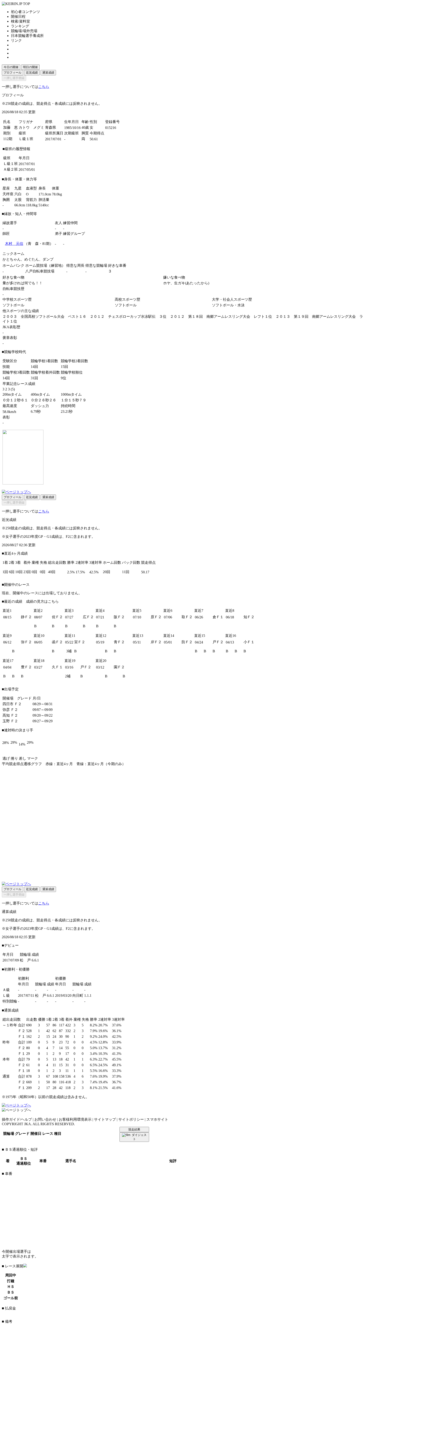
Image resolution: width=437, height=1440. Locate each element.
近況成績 (32, 72)
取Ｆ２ (187, 617)
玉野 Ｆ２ (10, 721)
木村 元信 (14, 244)
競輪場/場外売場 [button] (24, 31)
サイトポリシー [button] (131, 1119)
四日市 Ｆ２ (12, 704)
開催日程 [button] (18, 16)
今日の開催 (11, 67)
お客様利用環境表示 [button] (75, 1119)
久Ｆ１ (57, 667)
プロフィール (12, 72)
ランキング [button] (20, 26)
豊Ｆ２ (26, 667)
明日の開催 (30, 67)
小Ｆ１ (249, 642)
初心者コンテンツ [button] (25, 12)
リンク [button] (16, 40)
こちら (43, 87)
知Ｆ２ (249, 617)
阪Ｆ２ (119, 617)
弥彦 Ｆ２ (10, 710)
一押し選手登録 (14, 78)
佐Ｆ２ (57, 617)
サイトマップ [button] (105, 1119)
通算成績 (48, 72)
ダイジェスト (139, 1137)
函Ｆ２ (57, 642)
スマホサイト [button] (157, 1119)
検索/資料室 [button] (20, 21)
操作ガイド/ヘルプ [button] (17, 1119)
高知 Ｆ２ (10, 715)
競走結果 (134, 1129)
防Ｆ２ (187, 642)
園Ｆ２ (119, 667)
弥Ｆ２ (26, 642)
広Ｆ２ (88, 617)
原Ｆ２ (156, 617)
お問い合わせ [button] (45, 1119)
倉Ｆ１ (218, 617)
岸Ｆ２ (156, 642)
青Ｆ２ (119, 642)
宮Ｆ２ (79, 642)
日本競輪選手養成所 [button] (27, 36)
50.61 (94, 139)
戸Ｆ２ (218, 642)
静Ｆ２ (26, 617)
